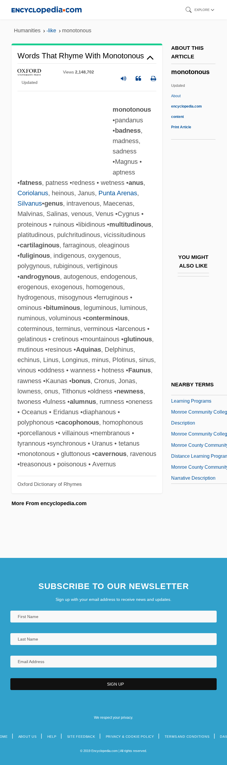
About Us (27, 736)
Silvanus (29, 203)
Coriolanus (32, 193)
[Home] (47, 9)
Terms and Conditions (187, 736)
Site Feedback (81, 736)
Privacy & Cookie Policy (130, 736)
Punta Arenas (117, 193)
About (186, 106)
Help (51, 736)
